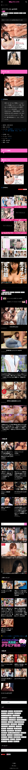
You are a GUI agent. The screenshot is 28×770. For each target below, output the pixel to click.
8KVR (4, 713)
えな (2, 99)
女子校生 (18, 730)
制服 (4, 730)
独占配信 (5, 14)
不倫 (4, 728)
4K (11, 711)
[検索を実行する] (25, 524)
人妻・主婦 (17, 728)
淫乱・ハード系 (18, 734)
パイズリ (4, 726)
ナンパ (10, 721)
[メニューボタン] (2, 2)
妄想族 (4, 732)
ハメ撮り (14, 724)
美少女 (4, 741)
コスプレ (4, 719)
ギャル (19, 717)
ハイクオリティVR (19, 721)
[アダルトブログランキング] (9, 754)
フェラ (18, 726)
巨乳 (2, 14)
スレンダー (12, 292)
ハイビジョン (17, 129)
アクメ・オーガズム (6, 715)
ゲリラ (4, 11)
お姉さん (18, 713)
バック (20, 724)
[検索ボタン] (26, 2)
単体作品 (10, 730)
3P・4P (4, 711)
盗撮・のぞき (5, 739)
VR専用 (10, 713)
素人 (12, 739)
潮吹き (4, 737)
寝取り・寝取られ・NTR (13, 732)
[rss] (13, 763)
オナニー (4, 717)
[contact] (14, 763)
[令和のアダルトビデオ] (14, 2)
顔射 (10, 741)
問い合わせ (14, 765)
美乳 (18, 739)
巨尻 (4, 734)
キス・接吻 (12, 717)
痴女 (24, 737)
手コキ (9, 734)
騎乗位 (16, 741)
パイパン (22, 292)
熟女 (10, 737)
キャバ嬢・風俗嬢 (9, 130)
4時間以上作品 (18, 711)
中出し (16, 130)
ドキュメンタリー (21, 719)
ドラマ (4, 721)
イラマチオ (16, 715)
